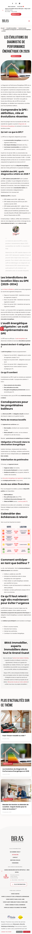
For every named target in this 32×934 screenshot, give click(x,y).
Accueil (2, 28)
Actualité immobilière (11, 28)
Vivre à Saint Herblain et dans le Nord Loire (15, 902)
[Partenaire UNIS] (11, 917)
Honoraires (15, 862)
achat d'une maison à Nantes (20, 658)
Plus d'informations (19, 884)
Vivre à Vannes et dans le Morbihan (15, 904)
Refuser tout (19, 931)
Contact (15, 857)
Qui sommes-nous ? (15, 851)
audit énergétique (20, 338)
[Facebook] (12, 3)
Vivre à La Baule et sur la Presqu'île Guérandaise (15, 896)
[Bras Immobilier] (5, 21)
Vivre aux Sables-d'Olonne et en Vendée (15, 907)
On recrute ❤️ (20, 6)
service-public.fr (22, 501)
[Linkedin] (19, 3)
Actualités (15, 854)
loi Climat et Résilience (8, 289)
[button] (3, 10)
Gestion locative (22, 28)
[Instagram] (16, 3)
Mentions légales (15, 860)
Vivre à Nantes (15, 893)
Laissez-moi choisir (6, 931)
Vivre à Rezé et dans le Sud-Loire (15, 899)
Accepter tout (27, 931)
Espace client (16, 14)
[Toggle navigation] (29, 21)
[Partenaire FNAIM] (20, 917)
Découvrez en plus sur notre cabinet (17, 682)
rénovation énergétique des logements (12, 478)
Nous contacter (11, 6)
